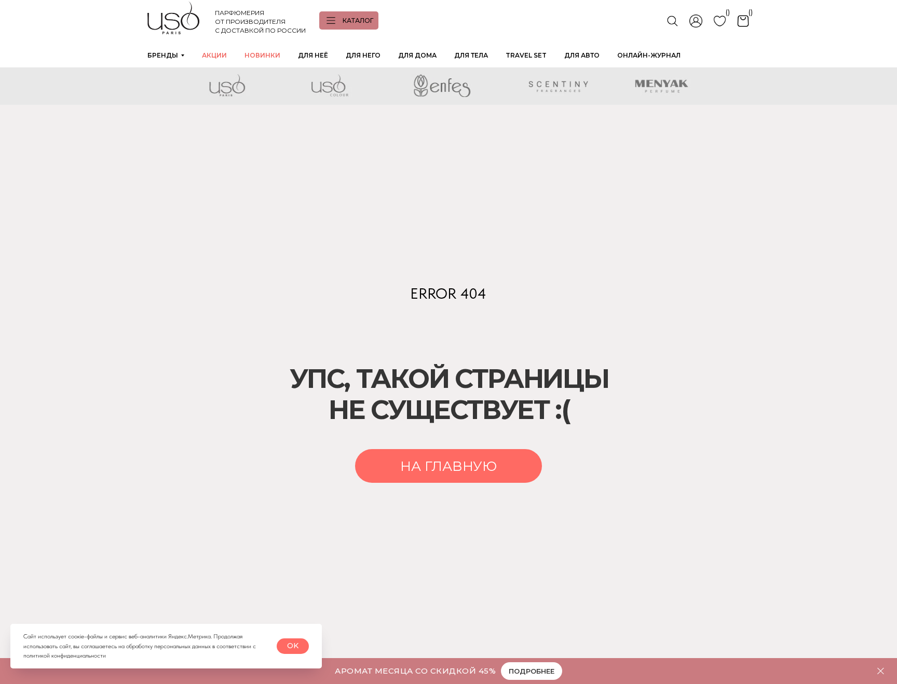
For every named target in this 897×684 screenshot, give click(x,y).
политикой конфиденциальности (64, 655)
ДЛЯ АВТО (582, 55)
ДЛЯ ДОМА (417, 55)
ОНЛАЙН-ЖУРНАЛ (649, 55)
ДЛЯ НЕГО (363, 55)
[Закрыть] (881, 671)
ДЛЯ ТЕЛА (471, 55)
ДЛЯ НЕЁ (313, 55)
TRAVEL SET (526, 55)
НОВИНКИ (262, 55)
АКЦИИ (214, 55)
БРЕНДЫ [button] (162, 55)
